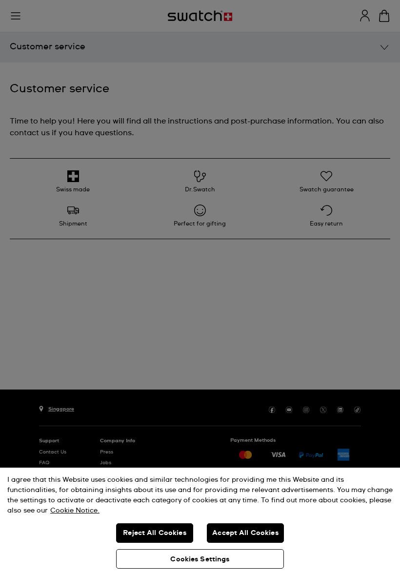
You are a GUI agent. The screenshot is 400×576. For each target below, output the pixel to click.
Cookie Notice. (75, 510)
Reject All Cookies (154, 533)
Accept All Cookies (245, 533)
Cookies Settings (199, 559)
